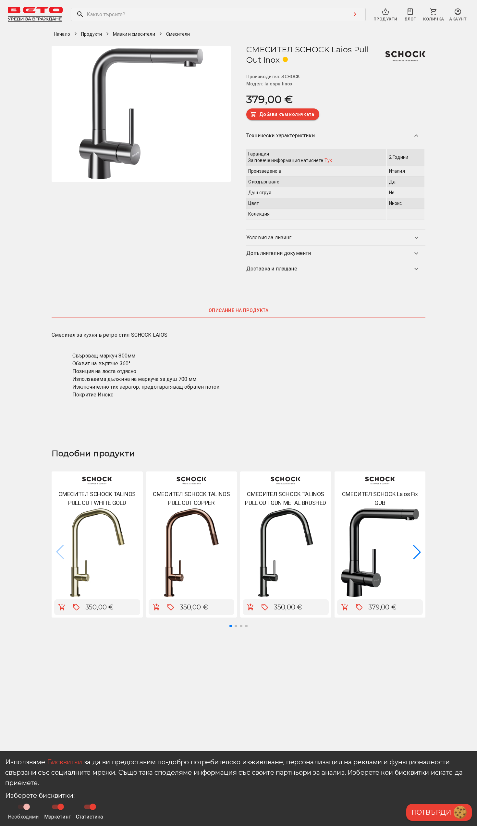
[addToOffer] (76, 607)
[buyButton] (61, 607)
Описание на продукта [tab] (238, 310)
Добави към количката (286, 114)
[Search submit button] (355, 14)
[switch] (60, 807)
